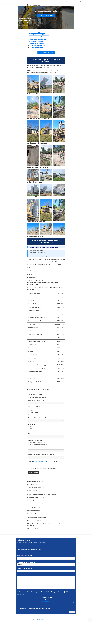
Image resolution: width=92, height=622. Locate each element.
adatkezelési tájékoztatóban (40, 461)
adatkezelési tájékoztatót (28, 608)
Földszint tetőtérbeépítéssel (35, 410)
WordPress (54, 619)
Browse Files (46, 601)
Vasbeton (32, 430)
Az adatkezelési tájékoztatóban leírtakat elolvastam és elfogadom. (43, 468)
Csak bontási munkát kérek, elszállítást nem (38, 444)
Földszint (31, 409)
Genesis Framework (49, 619)
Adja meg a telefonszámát (34, 447)
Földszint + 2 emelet (34, 414)
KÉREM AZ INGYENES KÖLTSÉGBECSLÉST (46, 15)
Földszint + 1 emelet (34, 412)
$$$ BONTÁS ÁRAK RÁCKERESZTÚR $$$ (46, 52)
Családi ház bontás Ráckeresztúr (38, 37)
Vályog (31, 426)
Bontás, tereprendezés (7, 1)
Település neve (31, 433)
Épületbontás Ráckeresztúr (37, 33)
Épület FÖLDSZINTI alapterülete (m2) (36, 400)
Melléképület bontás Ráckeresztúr (39, 35)
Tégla (31, 428)
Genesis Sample (42, 619)
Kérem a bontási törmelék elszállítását (37, 442)
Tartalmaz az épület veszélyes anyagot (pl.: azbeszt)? (39, 417)
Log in (58, 619)
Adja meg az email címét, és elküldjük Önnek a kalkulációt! (41, 454)
